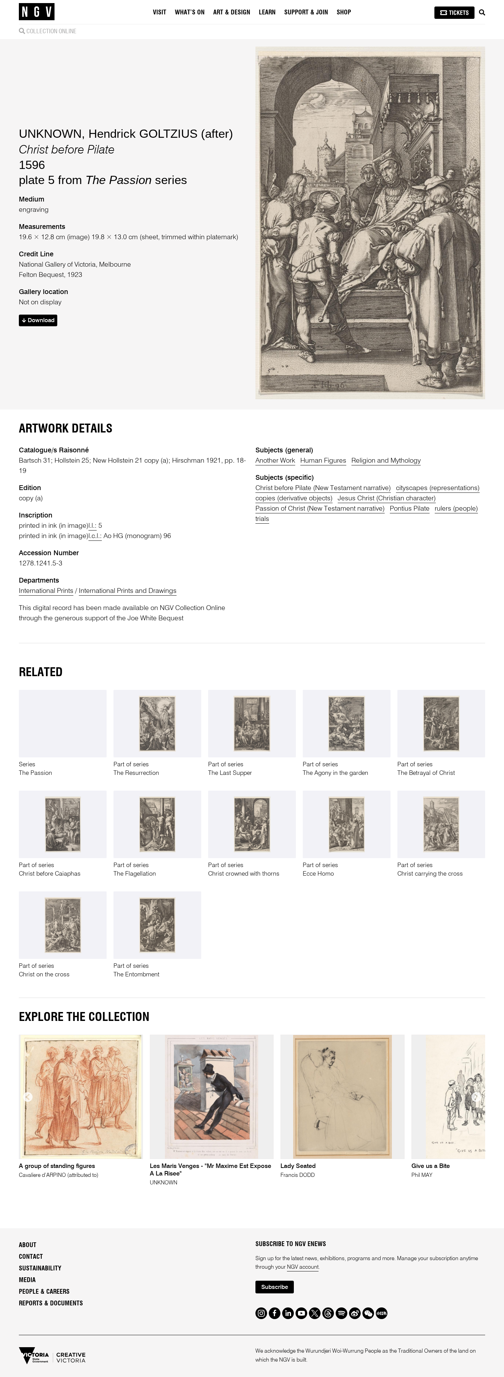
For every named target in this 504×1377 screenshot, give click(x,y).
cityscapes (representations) (438, 488)
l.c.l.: (95, 536)
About (27, 1245)
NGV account (303, 1267)
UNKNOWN (50, 133)
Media (27, 1280)
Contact (31, 1257)
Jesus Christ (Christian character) (387, 498)
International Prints (46, 591)
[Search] (482, 13)
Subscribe (274, 1287)
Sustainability (40, 1269)
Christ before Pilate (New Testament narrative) (323, 488)
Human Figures (323, 461)
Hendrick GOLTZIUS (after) (160, 133)
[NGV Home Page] (37, 12)
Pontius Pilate (410, 508)
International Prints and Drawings (128, 591)
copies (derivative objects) (294, 498)
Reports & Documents (51, 1304)
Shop (344, 13)
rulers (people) (456, 508)
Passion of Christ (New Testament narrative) (320, 508)
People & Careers (44, 1292)
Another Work (275, 461)
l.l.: (92, 526)
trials (262, 519)
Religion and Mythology (386, 461)
